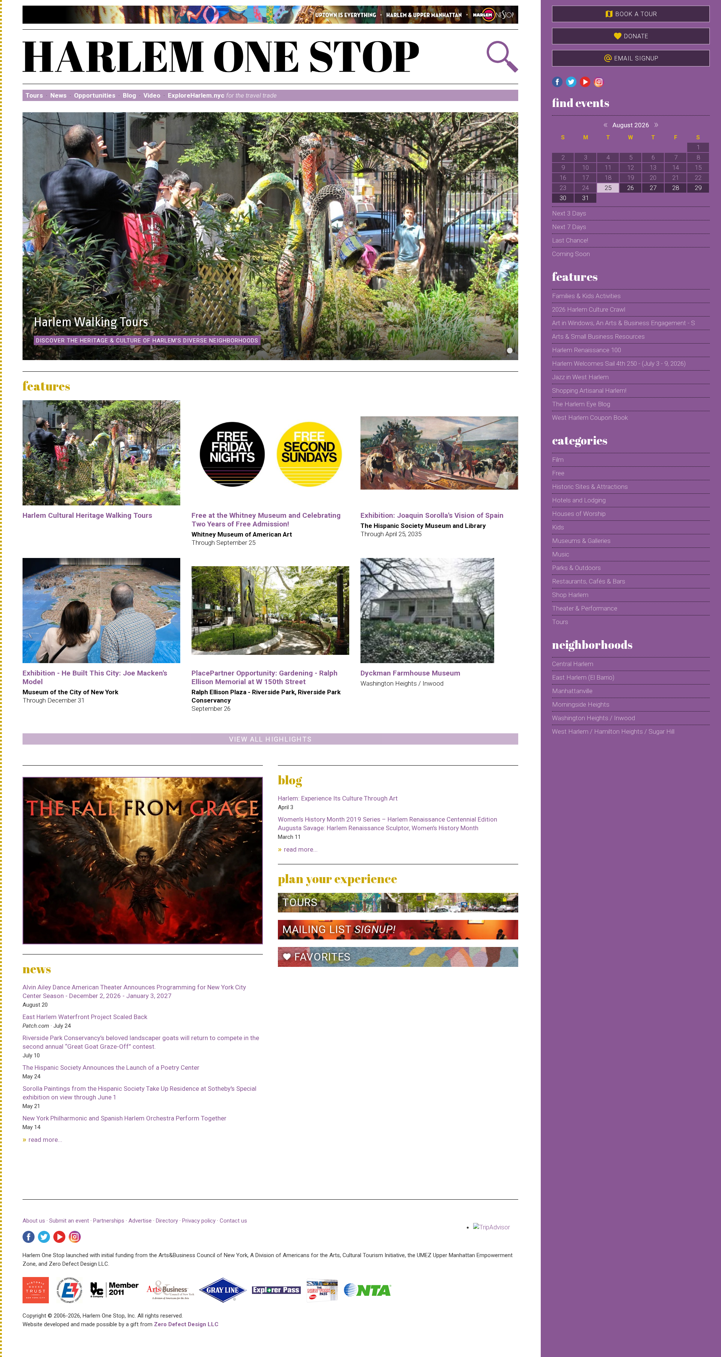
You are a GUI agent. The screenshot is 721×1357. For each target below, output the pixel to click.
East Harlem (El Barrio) (583, 677)
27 (653, 187)
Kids (558, 527)
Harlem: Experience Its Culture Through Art (338, 798)
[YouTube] (59, 1237)
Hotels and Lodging (579, 500)
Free (558, 473)
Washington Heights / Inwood (593, 718)
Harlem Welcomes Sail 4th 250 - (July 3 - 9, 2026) (619, 363)
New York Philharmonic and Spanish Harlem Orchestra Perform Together (124, 1118)
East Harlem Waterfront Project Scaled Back (85, 1017)
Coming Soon (571, 254)
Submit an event (69, 1220)
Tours (34, 95)
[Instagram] (75, 1237)
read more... (45, 1139)
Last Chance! (570, 240)
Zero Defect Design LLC (186, 1324)
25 (608, 187)
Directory (167, 1220)
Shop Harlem (570, 595)
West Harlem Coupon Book (590, 417)
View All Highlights (270, 739)
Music (560, 554)
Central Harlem (572, 664)
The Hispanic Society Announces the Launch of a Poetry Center (111, 1067)
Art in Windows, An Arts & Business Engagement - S (623, 323)
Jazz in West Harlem (580, 377)
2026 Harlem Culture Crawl (588, 309)
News (58, 95)
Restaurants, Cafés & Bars (588, 581)
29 (698, 187)
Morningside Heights (580, 704)
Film (558, 459)
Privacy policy (199, 1220)
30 (563, 198)
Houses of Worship (579, 513)
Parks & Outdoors (576, 567)
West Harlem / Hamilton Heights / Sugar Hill (613, 731)
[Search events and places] (481, 56)
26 (630, 187)
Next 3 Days (569, 213)
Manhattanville (572, 691)
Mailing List (339, 929)
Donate (631, 36)
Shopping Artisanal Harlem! (589, 390)
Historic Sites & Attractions (590, 486)
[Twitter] (44, 1237)
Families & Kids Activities (586, 296)
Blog (129, 95)
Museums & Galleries (581, 540)
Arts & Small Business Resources (598, 336)
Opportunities (94, 95)
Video (151, 95)
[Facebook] (29, 1237)
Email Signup (631, 58)
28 (675, 187)
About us (34, 1220)
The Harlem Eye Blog (581, 404)
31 (585, 198)
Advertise (140, 1220)
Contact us (233, 1220)
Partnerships (109, 1220)
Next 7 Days (569, 227)
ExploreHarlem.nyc (222, 95)
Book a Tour (631, 13)
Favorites (316, 957)
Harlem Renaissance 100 (586, 350)
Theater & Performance (584, 608)
